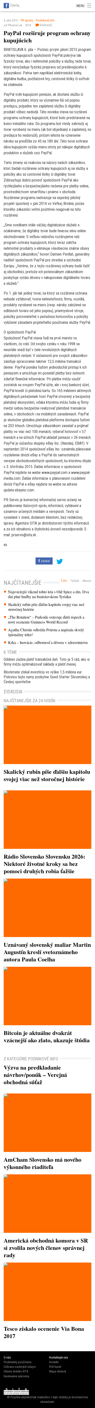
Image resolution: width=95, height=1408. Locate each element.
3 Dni (64, 581)
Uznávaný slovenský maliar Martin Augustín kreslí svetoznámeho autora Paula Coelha (47, 951)
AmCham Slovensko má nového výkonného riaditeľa (42, 1163)
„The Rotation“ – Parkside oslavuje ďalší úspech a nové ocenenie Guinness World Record (46, 619)
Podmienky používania (17, 1362)
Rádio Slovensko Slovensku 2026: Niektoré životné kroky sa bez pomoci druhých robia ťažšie (44, 863)
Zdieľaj (14, 5)
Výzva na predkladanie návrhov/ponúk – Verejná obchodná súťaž (35, 1074)
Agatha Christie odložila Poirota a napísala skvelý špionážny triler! (46, 632)
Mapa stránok (57, 1371)
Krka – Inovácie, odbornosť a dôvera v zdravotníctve (48, 642)
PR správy (27, 20)
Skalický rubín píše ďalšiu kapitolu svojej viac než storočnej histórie (46, 607)
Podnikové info (45, 20)
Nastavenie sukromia (16, 1376)
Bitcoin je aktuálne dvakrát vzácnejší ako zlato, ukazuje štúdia (47, 1036)
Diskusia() (45, 25)
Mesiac (87, 581)
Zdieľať (45, 561)
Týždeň (74, 581)
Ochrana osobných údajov (20, 1367)
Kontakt (53, 1362)
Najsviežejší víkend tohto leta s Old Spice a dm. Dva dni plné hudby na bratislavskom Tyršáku (48, 594)
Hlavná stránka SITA (16, 1371)
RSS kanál (55, 1367)
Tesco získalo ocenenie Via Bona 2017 (44, 1332)
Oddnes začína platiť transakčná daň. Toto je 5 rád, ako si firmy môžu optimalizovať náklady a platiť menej (47, 662)
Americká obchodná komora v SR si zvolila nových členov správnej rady (46, 1247)
